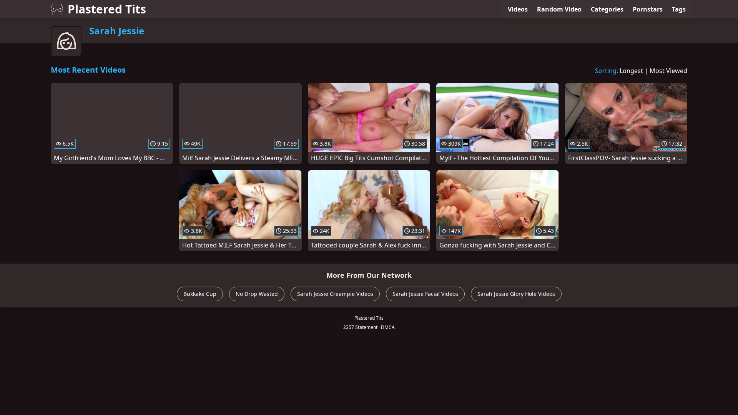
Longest (631, 70)
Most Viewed (668, 70)
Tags (679, 9)
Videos (518, 9)
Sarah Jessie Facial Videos (425, 293)
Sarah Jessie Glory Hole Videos (516, 293)
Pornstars (648, 9)
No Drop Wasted (257, 293)
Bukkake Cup (199, 293)
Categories (607, 9)
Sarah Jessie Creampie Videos (335, 293)
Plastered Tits (107, 9)
